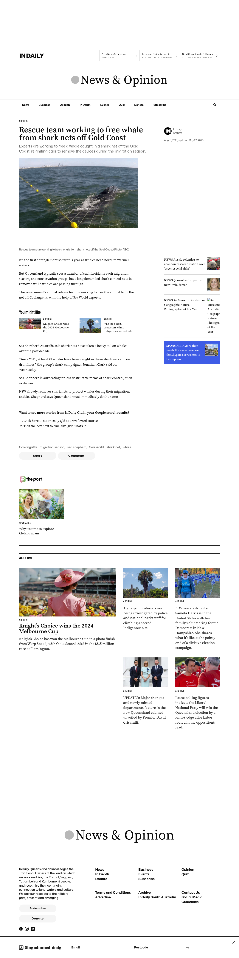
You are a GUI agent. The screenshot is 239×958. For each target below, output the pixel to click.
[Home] (39, 56)
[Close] (234, 942)
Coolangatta (28, 447)
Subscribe (159, 104)
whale (127, 447)
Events (104, 104)
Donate (139, 104)
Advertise (103, 897)
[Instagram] (27, 929)
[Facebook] (21, 929)
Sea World (96, 447)
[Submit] (187, 947)
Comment (76, 455)
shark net (113, 447)
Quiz (122, 104)
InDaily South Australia (157, 897)
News (25, 104)
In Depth (85, 104)
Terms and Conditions (113, 892)
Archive (144, 892)
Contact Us (190, 892)
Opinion (65, 104)
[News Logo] (119, 80)
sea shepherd (76, 447)
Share (37, 455)
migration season (52, 447)
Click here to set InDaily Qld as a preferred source (61, 421)
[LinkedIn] (33, 929)
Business (44, 104)
